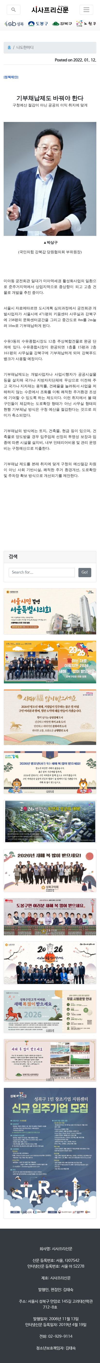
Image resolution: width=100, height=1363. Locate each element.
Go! (85, 572)
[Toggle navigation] (86, 10)
